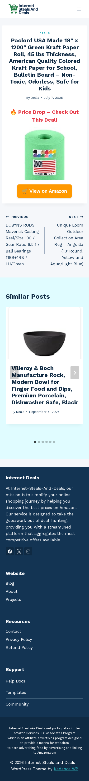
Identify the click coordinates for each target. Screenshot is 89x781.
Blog (10, 583)
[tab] (35, 442)
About (12, 591)
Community (17, 704)
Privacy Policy (19, 639)
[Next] (74, 372)
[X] (19, 551)
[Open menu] (79, 9)
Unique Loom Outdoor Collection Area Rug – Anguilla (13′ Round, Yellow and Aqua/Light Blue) (66, 240)
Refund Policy (19, 647)
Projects (13, 599)
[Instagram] (28, 551)
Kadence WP (66, 768)
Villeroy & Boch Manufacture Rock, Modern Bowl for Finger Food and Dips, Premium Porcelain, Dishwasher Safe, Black (44, 385)
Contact (13, 631)
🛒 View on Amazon (44, 191)
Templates (16, 692)
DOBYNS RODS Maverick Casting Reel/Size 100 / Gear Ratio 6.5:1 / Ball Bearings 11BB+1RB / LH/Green (22, 240)
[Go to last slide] (14, 372)
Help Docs (15, 681)
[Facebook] (10, 551)
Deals (44, 33)
